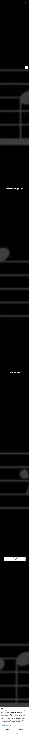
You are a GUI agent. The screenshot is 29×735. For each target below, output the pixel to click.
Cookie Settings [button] (14, 733)
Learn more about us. (6, 725)
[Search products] (26, 67)
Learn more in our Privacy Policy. (9, 723)
